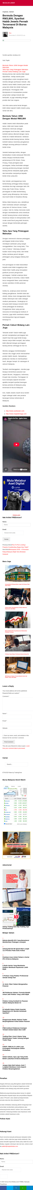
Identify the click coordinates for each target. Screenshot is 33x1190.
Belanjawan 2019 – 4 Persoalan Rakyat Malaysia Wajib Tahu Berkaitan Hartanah (16, 552)
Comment (6, 696)
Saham (11, 12)
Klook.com (16, 515)
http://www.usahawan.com (15, 411)
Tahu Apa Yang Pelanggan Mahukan (15, 69)
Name (5, 713)
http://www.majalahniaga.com (16, 414)
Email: (5, 529)
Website (5, 728)
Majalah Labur (9, 3)
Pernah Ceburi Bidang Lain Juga (14, 71)
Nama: (5, 521)
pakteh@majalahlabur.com (10, 1146)
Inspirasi (5, 12)
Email (5, 721)
